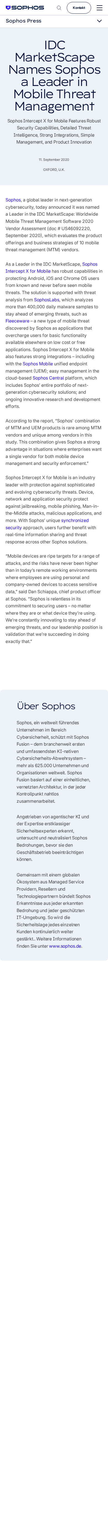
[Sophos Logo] (25, 8)
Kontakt (79, 8)
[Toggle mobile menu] (99, 8)
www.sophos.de (65, 946)
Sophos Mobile (38, 363)
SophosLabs (46, 299)
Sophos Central (48, 378)
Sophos (13, 200)
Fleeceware (17, 321)
